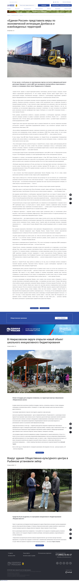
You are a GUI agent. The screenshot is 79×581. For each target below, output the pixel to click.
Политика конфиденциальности (13, 574)
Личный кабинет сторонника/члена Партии (61, 5)
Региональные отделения (44, 553)
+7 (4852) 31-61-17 (63, 555)
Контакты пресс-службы (29, 555)
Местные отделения (39, 8)
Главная (8, 15)
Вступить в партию (68, 8)
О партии (9, 8)
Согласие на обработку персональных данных (16, 576)
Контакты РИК (11, 555)
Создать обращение (61, 318)
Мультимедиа (57, 8)
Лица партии (17, 8)
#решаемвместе (40, 452)
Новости (21, 15)
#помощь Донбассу (44, 308)
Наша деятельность (27, 8)
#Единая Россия (34, 308)
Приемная (49, 8)
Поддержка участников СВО (40, 11)
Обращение (43, 5)
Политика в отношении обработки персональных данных (18, 575)
